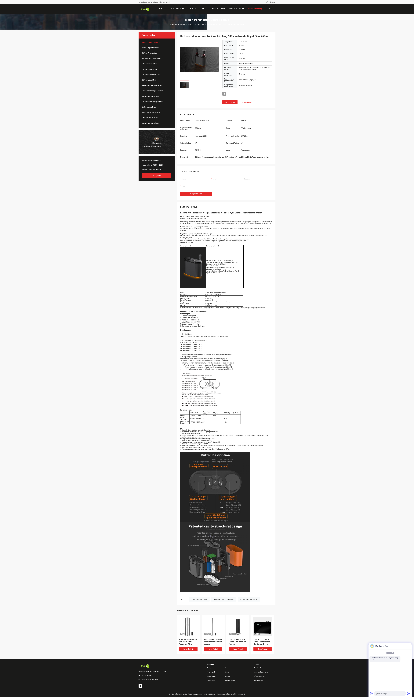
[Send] (408, 693)
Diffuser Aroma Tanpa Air (151, 75)
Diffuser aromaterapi (149, 69)
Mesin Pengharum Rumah (151, 123)
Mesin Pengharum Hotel (150, 96)
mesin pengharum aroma (150, 48)
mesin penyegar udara (199, 599)
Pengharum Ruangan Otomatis (153, 91)
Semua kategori (258, 680)
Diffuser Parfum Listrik (150, 118)
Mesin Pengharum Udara (183, 24)
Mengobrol (157, 176)
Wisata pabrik (211, 672)
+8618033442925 (154, 169)
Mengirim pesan (196, 194)
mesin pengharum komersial (224, 599)
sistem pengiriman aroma (151, 112)
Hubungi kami (211, 680)
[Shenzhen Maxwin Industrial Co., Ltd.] (146, 9)
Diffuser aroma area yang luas (152, 101)
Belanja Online (236, 8)
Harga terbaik (230, 102)
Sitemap (227, 676)
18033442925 (158, 165)
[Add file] (371, 693)
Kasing (227, 672)
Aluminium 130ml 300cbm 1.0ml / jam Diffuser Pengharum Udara (188, 641)
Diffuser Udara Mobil (149, 80)
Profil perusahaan (212, 668)
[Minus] (408, 646)
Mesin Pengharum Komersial (152, 85)
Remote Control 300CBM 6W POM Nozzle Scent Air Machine (213, 641)
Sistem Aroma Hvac (149, 107)
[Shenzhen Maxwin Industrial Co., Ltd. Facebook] (264, 2)
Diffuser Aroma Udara (149, 53)
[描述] (270, 8)
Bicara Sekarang (247, 102)
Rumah (171, 24)
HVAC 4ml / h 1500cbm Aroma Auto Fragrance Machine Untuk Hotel (261, 641)
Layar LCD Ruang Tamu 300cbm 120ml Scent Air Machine (237, 641)
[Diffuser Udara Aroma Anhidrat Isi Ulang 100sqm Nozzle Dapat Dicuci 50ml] (199, 59)
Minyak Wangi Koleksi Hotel (151, 58)
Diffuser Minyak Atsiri (149, 64)
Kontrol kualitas (211, 676)
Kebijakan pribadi (230, 680)
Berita (226, 668)
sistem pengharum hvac (248, 599)
